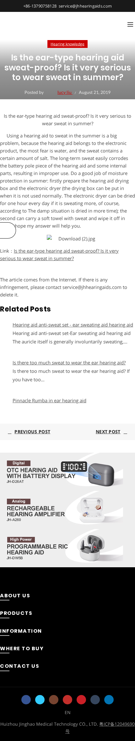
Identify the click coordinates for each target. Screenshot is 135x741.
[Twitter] (40, 699)
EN (68, 712)
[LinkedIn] (109, 699)
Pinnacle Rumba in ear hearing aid (49, 400)
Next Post (108, 432)
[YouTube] (67, 699)
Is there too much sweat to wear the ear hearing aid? (69, 362)
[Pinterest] (81, 699)
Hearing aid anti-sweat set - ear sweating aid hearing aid (73, 325)
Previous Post (32, 432)
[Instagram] (53, 699)
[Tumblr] (95, 699)
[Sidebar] (8, 230)
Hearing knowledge (67, 44)
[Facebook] (26, 699)
